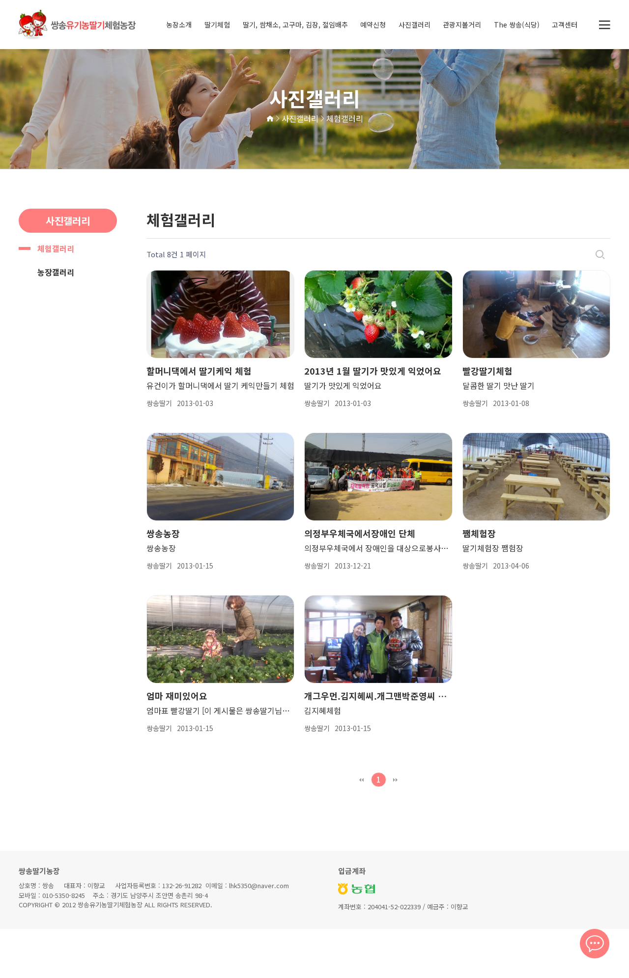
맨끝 (395, 779)
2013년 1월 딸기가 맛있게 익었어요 (372, 370)
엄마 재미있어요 (176, 695)
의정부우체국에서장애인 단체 (359, 533)
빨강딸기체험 (487, 370)
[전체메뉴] (604, 24)
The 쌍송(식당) (517, 24)
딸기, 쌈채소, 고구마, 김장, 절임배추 (295, 24)
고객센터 (564, 24)
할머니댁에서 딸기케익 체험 (199, 370)
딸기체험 (217, 24)
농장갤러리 (55, 272)
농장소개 (179, 24)
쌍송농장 (163, 533)
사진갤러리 (414, 24)
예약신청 (373, 24)
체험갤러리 (55, 248)
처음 (361, 779)
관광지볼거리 (462, 24)
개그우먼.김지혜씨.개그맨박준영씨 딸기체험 (378, 695)
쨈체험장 (479, 533)
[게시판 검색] (600, 254)
